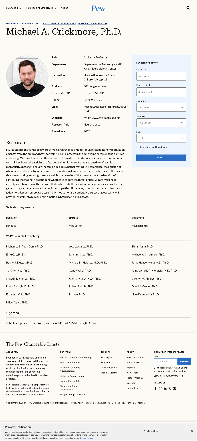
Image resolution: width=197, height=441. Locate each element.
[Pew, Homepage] (98, 8)
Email (156, 356)
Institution (141, 101)
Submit (184, 361)
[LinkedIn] (165, 388)
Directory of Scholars (92, 23)
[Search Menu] (188, 8)
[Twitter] (170, 388)
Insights (105, 352)
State (138, 132)
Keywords (141, 69)
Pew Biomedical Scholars (59, 23)
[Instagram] (160, 388)
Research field (143, 85)
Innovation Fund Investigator (154, 147)
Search (161, 158)
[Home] (32, 344)
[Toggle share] (189, 53)
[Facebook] (155, 388)
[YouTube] (174, 388)
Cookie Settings (150, 431)
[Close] (192, 431)
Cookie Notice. (86, 438)
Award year (141, 116)
